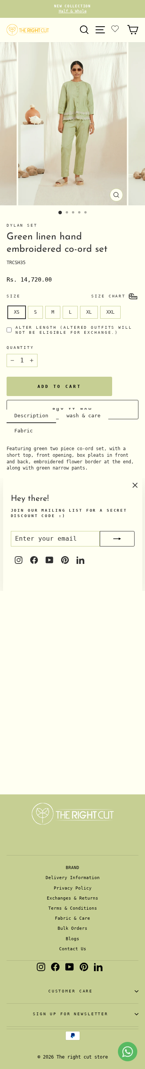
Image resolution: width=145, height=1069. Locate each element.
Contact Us (72, 948)
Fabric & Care (72, 918)
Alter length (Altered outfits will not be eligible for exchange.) (73, 330)
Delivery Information (73, 877)
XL (89, 312)
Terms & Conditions (72, 908)
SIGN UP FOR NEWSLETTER (70, 1014)
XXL (110, 312)
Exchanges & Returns (72, 898)
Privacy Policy (73, 888)
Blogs (72, 938)
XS (16, 312)
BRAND (72, 867)
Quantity (20, 347)
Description (31, 415)
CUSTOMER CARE (70, 991)
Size (13, 296)
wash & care (84, 415)
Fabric (23, 431)
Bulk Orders (72, 928)
